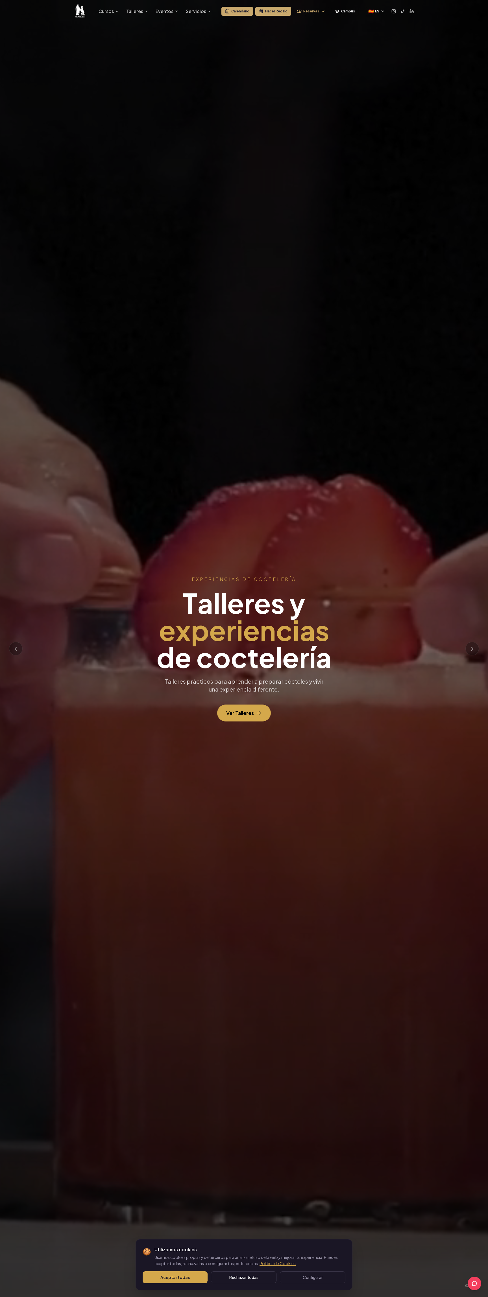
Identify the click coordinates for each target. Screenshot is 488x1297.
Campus (348, 11)
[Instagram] (394, 11)
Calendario (240, 11)
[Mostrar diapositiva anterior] (16, 648)
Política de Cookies (278, 1263)
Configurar (313, 1277)
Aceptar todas (175, 1277)
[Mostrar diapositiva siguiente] (472, 648)
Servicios (196, 11)
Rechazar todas (243, 1277)
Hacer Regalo (276, 11)
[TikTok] (403, 11)
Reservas (311, 11)
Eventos (164, 11)
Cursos (106, 11)
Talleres (134, 11)
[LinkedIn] (412, 11)
